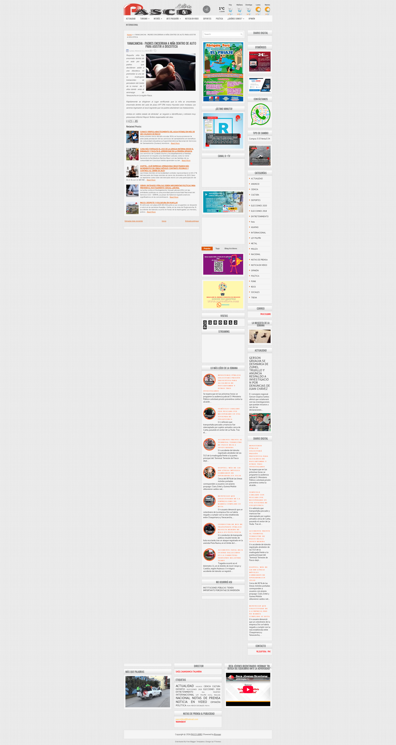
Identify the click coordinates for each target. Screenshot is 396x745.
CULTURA (255, 195)
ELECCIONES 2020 (259, 205)
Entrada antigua (192, 221)
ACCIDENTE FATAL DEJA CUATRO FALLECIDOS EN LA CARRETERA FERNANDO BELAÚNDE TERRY (230, 555)
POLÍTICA (219, 18)
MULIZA (254, 249)
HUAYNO (254, 227)
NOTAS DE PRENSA (259, 259)
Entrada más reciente (134, 221)
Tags (217, 248)
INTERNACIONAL (132, 24)
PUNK (253, 281)
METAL (254, 243)
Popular (207, 248)
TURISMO (144, 18)
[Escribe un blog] (130, 121)
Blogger (217, 734)
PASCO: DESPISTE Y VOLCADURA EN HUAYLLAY (159, 202)
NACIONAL (255, 254)
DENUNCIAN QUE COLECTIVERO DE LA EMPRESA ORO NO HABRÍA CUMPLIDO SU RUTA (229, 501)
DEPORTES (207, 18)
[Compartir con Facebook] (136, 121)
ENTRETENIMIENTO (260, 216)
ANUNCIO (255, 184)
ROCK (253, 286)
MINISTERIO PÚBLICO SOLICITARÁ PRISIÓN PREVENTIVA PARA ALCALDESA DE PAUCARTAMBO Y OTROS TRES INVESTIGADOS (222, 383)
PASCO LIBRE (196, 734)
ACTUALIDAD (131, 18)
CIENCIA (254, 189)
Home (129, 34)
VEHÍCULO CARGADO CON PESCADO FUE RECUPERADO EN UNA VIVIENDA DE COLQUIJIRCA (229, 414)
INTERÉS (158, 18)
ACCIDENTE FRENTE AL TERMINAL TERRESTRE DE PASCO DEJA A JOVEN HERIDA (259, 536)
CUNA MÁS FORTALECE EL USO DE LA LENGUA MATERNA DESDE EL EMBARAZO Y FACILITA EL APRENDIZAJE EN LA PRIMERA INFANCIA (167, 150)
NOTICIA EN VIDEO (192, 18)
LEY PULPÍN (256, 238)
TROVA (254, 297)
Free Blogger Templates (195, 742)
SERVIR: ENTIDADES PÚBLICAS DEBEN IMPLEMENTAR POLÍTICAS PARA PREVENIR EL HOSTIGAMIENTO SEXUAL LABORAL (167, 186)
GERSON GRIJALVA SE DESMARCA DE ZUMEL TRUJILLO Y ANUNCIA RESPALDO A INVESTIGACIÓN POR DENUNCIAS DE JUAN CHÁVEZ (259, 373)
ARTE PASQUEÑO (173, 18)
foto (253, 222)
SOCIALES (255, 292)
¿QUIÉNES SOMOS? (236, 18)
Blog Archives (231, 248)
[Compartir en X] (133, 121)
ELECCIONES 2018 (259, 211)
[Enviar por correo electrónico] (127, 121)
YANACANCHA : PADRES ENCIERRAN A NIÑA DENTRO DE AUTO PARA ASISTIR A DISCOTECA (161, 45)
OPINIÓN (252, 18)
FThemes (217, 742)
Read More (175, 143)
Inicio (164, 221)
